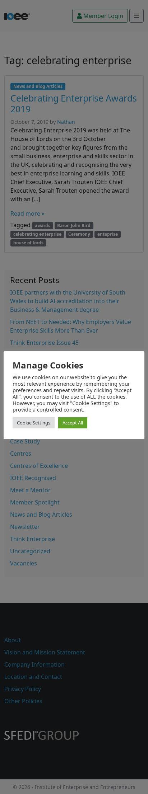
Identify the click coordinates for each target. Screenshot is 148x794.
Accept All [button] (73, 422)
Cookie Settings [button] (33, 422)
